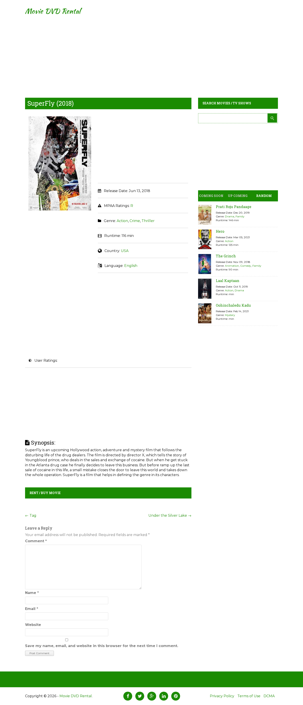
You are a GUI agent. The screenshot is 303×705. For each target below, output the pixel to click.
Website (33, 625)
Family (240, 216)
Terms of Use (248, 696)
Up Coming (238, 196)
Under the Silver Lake (169, 515)
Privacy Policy (222, 696)
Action (122, 221)
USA (124, 251)
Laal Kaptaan (227, 280)
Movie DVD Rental (52, 11)
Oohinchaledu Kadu (233, 305)
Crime (135, 221)
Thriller (148, 221)
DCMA (269, 696)
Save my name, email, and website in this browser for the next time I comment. (101, 646)
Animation (232, 265)
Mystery (230, 315)
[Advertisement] (151, 53)
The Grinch (226, 256)
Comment (36, 541)
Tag (30, 515)
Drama (229, 216)
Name (32, 593)
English (130, 266)
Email (31, 609)
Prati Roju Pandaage (233, 206)
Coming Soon (211, 196)
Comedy (245, 265)
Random (264, 196)
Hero (220, 231)
